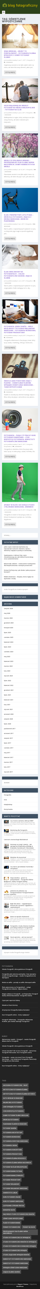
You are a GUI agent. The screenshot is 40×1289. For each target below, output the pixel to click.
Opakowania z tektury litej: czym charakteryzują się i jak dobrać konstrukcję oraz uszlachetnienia (18, 557)
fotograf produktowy (11, 1180)
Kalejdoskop (8, 804)
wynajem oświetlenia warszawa (15, 1267)
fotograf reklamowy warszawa (15, 1188)
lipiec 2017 (7, 743)
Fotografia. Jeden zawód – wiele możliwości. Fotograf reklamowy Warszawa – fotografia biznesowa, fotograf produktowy (20, 329)
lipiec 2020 (7, 724)
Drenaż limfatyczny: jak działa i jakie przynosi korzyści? (19, 571)
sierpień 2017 (8, 738)
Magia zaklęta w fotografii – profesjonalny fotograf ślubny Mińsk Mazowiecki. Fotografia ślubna (20, 995)
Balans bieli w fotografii (12, 1102)
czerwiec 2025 (8, 637)
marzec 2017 (8, 762)
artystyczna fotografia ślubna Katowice (19, 1094)
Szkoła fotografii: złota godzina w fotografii (17, 969)
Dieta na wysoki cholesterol (19, 917)
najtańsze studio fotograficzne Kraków (18, 1214)
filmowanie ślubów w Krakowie (15, 1124)
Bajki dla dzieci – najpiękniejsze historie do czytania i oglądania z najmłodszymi (21, 905)
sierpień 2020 (8, 719)
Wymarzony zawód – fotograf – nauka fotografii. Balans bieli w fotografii (19, 1040)
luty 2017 (7, 767)
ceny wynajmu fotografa (12, 1107)
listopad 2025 (8, 628)
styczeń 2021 (8, 709)
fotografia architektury (12, 1132)
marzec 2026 (8, 618)
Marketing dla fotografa (18, 830)
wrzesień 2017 (8, 733)
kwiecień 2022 (8, 685)
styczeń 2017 (8, 772)
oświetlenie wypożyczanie (13, 1218)
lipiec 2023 (7, 647)
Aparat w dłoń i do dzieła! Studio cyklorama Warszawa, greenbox (19, 506)
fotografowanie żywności (13, 1175)
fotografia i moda (10, 1145)
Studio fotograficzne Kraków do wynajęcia (19, 1242)
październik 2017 (9, 729)
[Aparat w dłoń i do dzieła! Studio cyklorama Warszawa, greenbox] (20, 482)
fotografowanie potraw (12, 1171)
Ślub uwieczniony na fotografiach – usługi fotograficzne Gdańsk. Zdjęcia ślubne (18, 275)
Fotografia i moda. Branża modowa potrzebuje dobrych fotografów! (22, 927)
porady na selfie (29, 1227)
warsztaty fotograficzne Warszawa (17, 1259)
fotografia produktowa (12, 1154)
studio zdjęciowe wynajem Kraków (16, 1255)
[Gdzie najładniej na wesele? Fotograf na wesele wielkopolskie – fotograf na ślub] (20, 91)
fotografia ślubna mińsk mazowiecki (17, 1163)
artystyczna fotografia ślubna (15, 1089)
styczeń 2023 (8, 676)
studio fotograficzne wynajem (15, 1250)
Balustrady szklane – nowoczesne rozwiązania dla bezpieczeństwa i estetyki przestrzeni (19, 564)
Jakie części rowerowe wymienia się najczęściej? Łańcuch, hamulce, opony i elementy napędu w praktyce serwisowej (17, 548)
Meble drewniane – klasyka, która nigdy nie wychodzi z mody (18, 577)
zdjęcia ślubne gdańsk (11, 1272)
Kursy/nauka (7, 446)
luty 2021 (7, 704)
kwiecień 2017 (8, 757)
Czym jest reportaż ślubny (11, 1000)
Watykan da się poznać (18, 857)
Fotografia (30, 60)
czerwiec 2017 (8, 748)
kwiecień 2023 (8, 661)
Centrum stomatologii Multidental (16, 839)
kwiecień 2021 (8, 700)
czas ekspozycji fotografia (13, 1111)
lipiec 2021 (7, 695)
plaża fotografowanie (11, 1223)
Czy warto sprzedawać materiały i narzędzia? (21, 867)
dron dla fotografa (11, 1120)
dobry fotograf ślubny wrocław (15, 1115)
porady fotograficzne (11, 1227)
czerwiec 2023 (8, 652)
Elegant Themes (23, 1284)
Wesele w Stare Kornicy (10, 1005)
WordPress (19, 1286)
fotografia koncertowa (12, 1150)
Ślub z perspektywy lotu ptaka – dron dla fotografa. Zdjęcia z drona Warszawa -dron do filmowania (18, 218)
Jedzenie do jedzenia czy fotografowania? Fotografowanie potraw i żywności (18, 892)
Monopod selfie (9, 1210)
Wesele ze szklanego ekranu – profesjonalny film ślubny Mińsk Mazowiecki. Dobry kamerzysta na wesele (19, 163)
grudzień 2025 (8, 623)
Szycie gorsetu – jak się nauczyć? (21, 937)
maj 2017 (7, 753)
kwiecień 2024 (8, 642)
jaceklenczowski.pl (12, 60)
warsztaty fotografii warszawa (15, 1263)
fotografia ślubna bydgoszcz (14, 1158)
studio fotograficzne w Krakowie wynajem (19, 1246)
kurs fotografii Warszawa (13, 1201)
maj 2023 (7, 656)
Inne (5, 800)
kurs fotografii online (11, 1197)
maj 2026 (7, 613)
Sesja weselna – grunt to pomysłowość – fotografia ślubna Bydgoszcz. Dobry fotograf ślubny (20, 54)
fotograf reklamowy (11, 1184)
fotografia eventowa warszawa (15, 1141)
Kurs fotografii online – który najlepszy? (15, 1015)
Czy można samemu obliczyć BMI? (21, 821)
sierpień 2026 (8, 608)
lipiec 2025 (7, 632)
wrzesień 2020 (8, 714)
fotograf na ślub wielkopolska (15, 1167)
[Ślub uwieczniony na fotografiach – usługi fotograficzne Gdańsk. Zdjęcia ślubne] (20, 257)
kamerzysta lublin (10, 1193)
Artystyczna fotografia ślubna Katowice (15, 1010)
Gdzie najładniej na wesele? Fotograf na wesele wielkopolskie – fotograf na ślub (19, 107)
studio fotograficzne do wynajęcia (16, 1237)
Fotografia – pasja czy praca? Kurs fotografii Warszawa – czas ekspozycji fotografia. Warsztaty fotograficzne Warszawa (20, 438)
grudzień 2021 (8, 690)
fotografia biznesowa (11, 1137)
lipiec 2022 (7, 680)
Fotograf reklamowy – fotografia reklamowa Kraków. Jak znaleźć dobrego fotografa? (17, 1020)
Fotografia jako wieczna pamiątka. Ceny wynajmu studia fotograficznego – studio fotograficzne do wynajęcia (19, 975)
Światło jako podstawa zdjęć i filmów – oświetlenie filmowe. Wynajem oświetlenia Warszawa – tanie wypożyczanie (19, 384)
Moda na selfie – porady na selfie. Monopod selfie (19, 982)
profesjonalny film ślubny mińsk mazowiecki (15, 1232)
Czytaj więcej (10, 72)
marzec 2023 (8, 666)
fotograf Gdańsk (9, 1128)
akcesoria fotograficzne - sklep (15, 1085)
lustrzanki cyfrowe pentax (13, 1205)
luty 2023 (7, 671)
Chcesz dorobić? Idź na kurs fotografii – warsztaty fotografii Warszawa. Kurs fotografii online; (19, 1051)
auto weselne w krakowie (13, 1098)
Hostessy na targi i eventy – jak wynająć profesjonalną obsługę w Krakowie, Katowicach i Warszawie (22, 846)
